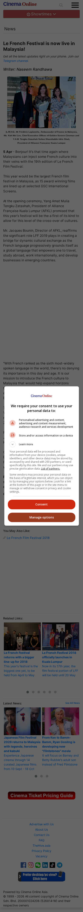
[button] (42, 444)
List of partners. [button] (50, 468)
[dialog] (41, 456)
